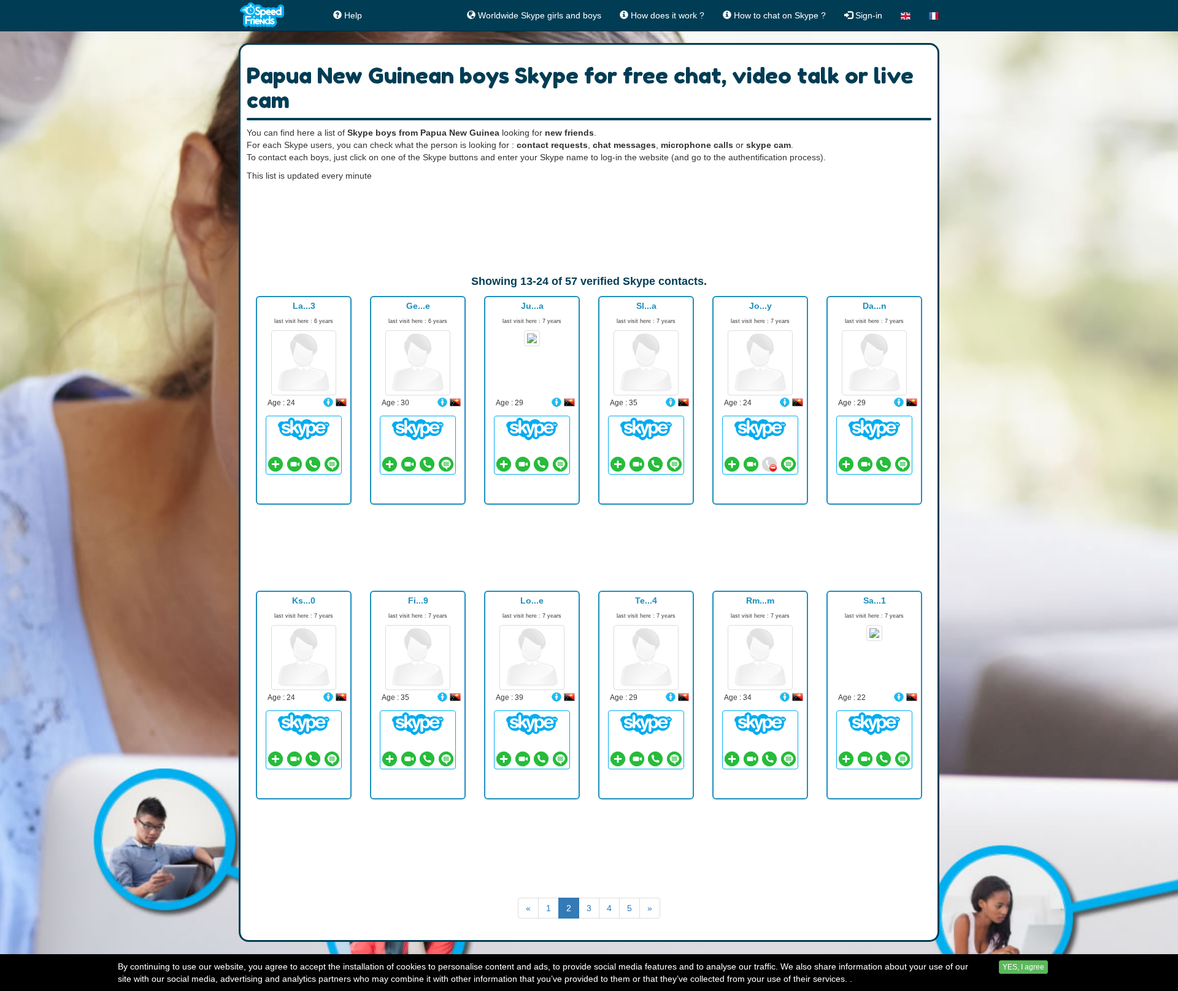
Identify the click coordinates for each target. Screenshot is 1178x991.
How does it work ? (666, 15)
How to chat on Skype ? (778, 15)
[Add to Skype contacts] (275, 464)
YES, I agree (1023, 967)
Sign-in (867, 15)
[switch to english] (905, 15)
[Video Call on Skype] (294, 464)
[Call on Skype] (313, 464)
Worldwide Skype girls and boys (538, 15)
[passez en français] (934, 15)
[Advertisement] (589, 227)
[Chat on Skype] (303, 428)
